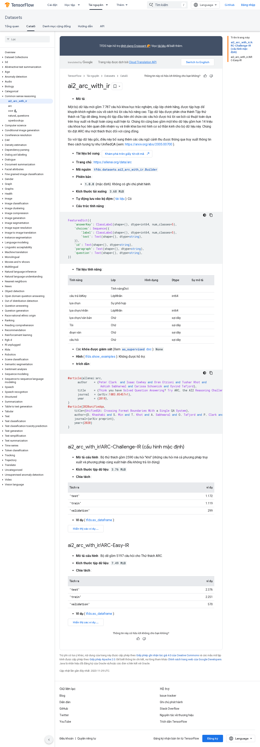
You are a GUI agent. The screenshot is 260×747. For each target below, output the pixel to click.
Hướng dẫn (85, 26)
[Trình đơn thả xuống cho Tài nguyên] (108, 5)
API (102, 26)
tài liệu (162, 46)
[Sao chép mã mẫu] (211, 215)
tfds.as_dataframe (99, 520)
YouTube (65, 721)
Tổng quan (12, 26)
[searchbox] (27, 39)
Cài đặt (52, 5)
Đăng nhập (248, 4)
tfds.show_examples (100, 356)
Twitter (64, 715)
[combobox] (167, 5)
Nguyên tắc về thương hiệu (177, 715)
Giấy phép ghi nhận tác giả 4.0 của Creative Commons (167, 655)
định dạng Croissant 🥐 (135, 46)
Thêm (120, 5)
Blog (62, 695)
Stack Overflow (169, 708)
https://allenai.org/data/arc (113, 162)
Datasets (13, 17)
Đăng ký (212, 738)
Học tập (70, 5)
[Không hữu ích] (211, 76)
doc (137, 349)
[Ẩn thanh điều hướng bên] (49, 740)
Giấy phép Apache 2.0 (102, 659)
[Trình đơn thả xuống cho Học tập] (80, 5)
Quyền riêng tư (86, 738)
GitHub (230, 5)
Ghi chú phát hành (171, 702)
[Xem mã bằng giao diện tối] (204, 215)
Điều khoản (67, 738)
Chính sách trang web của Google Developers (194, 659)
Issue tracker (168, 695)
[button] (26, 57)
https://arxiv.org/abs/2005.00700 (148, 144)
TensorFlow (74, 75)
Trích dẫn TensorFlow (173, 721)
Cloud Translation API (142, 62)
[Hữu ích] (205, 76)
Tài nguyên (96, 5)
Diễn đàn (65, 702)
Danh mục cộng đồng (57, 26)
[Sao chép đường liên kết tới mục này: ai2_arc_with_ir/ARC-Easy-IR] (133, 545)
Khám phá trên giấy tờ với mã (127, 154)
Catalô (30, 26)
